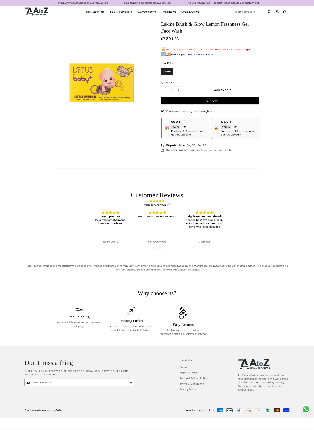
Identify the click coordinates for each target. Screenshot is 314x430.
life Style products (121, 11)
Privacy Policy (188, 389)
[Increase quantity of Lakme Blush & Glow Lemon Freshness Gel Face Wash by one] (178, 90)
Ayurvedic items (147, 11)
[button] (284, 12)
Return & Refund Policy (193, 378)
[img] (157, 201)
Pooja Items (169, 11)
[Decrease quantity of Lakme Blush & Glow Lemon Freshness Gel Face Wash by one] (164, 90)
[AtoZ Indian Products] (37, 12)
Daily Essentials (95, 11)
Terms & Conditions (192, 383)
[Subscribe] (130, 382)
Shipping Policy (189, 372)
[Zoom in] (146, 27)
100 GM (167, 71)
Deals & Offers (190, 11)
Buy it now (210, 101)
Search (184, 367)
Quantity (166, 82)
